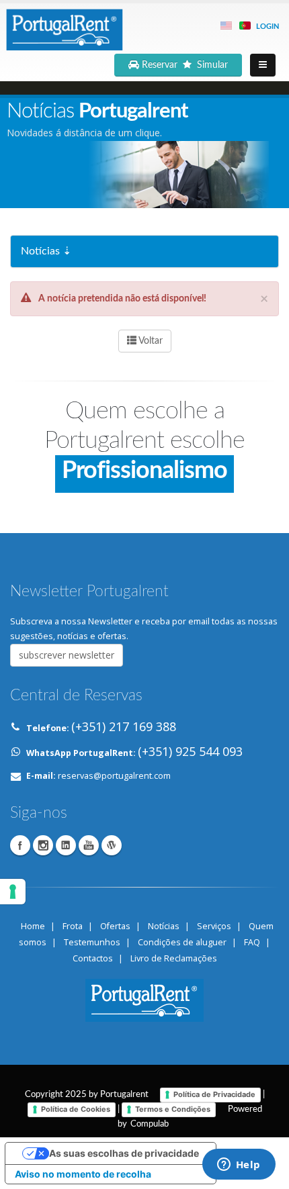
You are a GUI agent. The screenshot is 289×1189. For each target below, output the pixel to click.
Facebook (20, 845)
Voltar (149, 341)
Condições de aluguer (182, 942)
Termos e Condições (172, 1109)
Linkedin (66, 845)
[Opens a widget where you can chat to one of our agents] (239, 1165)
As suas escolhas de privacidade (124, 1153)
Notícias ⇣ (46, 251)
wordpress (111, 845)
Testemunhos (92, 942)
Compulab (149, 1124)
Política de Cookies (75, 1109)
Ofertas (115, 926)
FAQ (252, 942)
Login (267, 26)
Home (33, 926)
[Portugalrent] (63, 27)
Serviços (214, 926)
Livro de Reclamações (173, 958)
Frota (73, 926)
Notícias (163, 926)
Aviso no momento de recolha (83, 1174)
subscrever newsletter (66, 655)
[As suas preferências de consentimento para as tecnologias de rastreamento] (13, 891)
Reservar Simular (186, 65)
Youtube (89, 845)
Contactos (93, 958)
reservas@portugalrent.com (114, 775)
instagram (43, 845)
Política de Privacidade (214, 1094)
